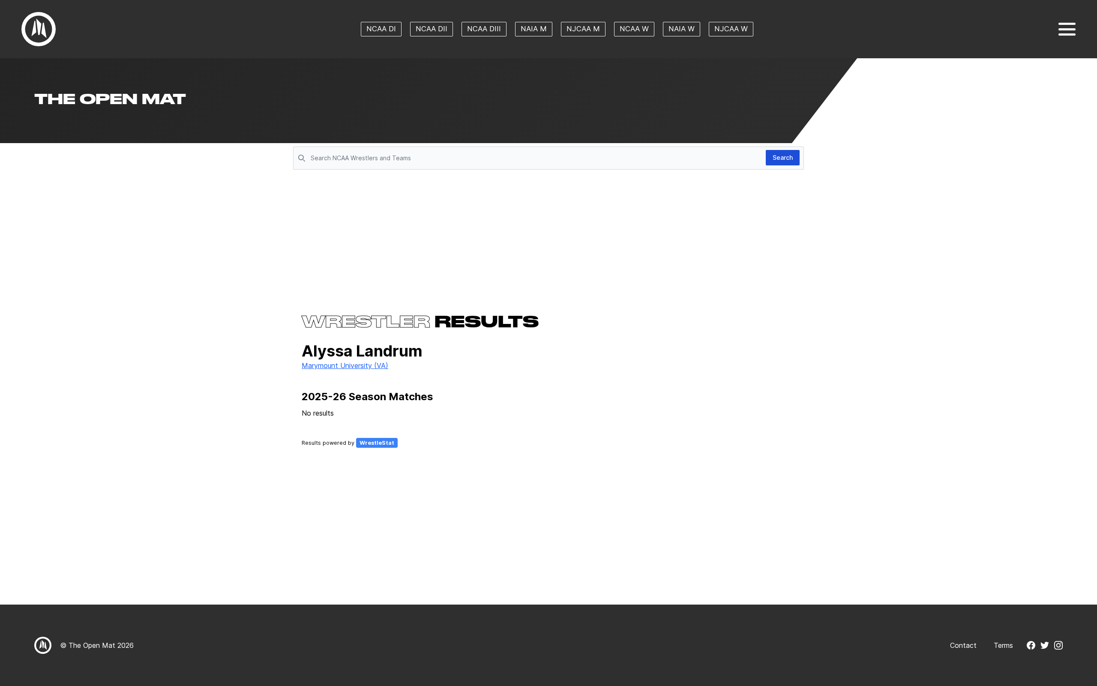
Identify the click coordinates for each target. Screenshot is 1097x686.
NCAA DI (381, 28)
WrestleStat (377, 443)
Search (783, 157)
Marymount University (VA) (345, 365)
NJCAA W (731, 28)
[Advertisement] (548, 237)
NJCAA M (583, 28)
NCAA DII (431, 28)
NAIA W (681, 28)
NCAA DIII (484, 28)
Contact (963, 645)
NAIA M (534, 28)
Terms (1003, 645)
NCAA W (634, 28)
